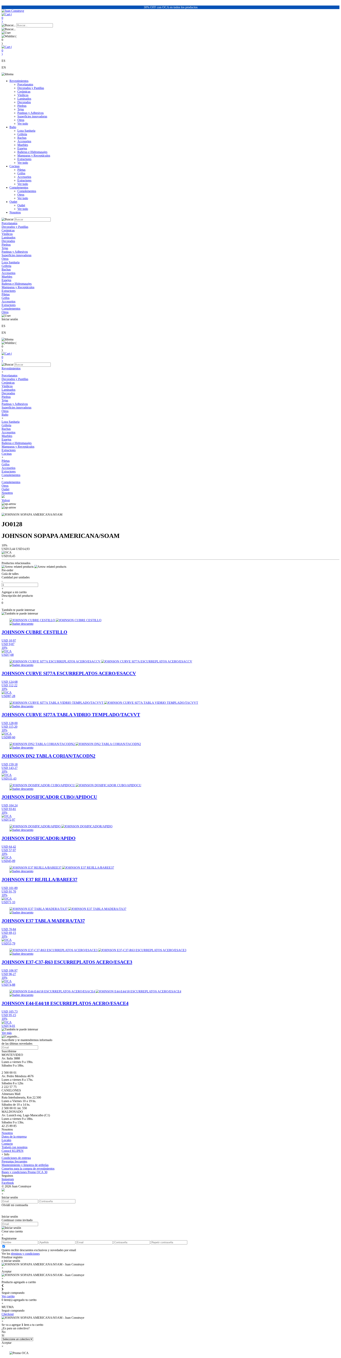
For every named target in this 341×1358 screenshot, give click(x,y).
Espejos (22, 148)
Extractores (24, 159)
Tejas (20, 109)
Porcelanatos (25, 84)
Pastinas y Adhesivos (30, 113)
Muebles (22, 145)
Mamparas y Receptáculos (33, 155)
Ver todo (22, 123)
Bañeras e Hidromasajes (32, 152)
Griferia (22, 134)
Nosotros (15, 212)
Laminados (24, 98)
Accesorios (24, 141)
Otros (20, 120)
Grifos (21, 173)
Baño (12, 127)
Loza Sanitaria (26, 130)
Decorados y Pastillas (30, 88)
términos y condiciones (25, 1253)
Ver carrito (8, 1296)
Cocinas (14, 166)
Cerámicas (23, 91)
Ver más (7, 1033)
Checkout (8, 1314)
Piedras (21, 105)
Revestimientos (18, 81)
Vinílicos (22, 95)
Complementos (18, 187)
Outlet (13, 201)
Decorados (24, 102)
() (7, 18)
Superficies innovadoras (32, 116)
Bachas (21, 137)
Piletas (21, 169)
